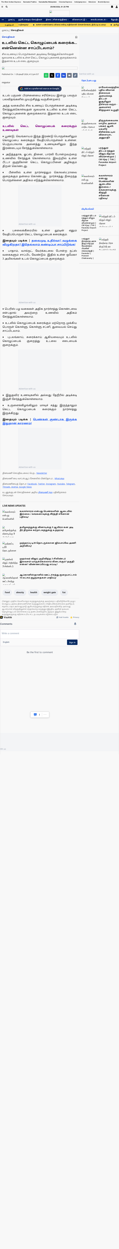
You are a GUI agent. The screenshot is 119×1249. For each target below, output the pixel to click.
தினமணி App (45, 492)
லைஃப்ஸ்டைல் (98, 20)
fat (64, 592)
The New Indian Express (11, 2)
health (33, 592)
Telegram (70, 484)
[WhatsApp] (46, 75)
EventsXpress (103, 2)
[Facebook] (57, 75)
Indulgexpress (80, 2)
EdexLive (92, 2)
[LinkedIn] (63, 75)
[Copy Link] (75, 75)
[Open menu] (2, 7)
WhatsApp (59, 478)
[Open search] (6, 7)
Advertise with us (27, 224)
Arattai (14, 487)
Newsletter (41, 473)
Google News (25, 487)
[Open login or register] (116, 7)
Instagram (51, 484)
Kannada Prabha (29, 2)
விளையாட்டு (78, 20)
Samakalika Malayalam (48, 2)
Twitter (41, 484)
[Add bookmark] (76, 37)
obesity (20, 592)
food (7, 592)
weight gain (50, 592)
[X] (52, 75)
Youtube (61, 484)
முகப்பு (11, 20)
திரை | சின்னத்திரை (56, 20)
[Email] (69, 75)
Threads (6, 487)
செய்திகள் (8, 37)
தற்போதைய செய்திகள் (30, 20)
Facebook (32, 484)
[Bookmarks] (112, 7)
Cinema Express (65, 2)
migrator (6, 82)
